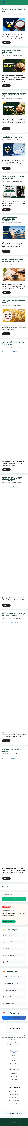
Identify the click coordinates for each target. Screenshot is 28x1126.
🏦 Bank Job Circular (8, 997)
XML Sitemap (14, 1079)
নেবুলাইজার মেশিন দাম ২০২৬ (12, 137)
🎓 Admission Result (8, 1003)
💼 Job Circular (7, 962)
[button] (22, 2)
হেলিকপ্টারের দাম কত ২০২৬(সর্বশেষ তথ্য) (9, 219)
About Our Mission (14, 1091)
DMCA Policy (14, 1103)
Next (9, 886)
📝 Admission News (8, 942)
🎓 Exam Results (7, 935)
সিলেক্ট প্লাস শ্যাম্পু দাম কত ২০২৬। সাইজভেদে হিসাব (13, 177)
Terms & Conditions (14, 1097)
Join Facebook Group (14, 1017)
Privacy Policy (14, 1094)
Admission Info (14, 1058)
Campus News (14, 1063)
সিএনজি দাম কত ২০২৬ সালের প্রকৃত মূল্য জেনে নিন (12, 479)
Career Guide (14, 1073)
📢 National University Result (11, 977)
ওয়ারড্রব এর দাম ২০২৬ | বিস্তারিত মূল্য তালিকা (13, 750)
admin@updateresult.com (14, 1044)
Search (14, 899)
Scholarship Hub (14, 1060)
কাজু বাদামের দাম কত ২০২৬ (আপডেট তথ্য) (11, 52)
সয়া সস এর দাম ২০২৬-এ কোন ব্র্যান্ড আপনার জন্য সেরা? (12, 260)
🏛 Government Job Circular (10, 983)
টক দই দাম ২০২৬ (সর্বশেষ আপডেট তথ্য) (14, 10)
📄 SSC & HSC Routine (9, 990)
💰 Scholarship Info (8, 955)
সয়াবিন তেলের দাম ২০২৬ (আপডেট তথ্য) (14, 95)
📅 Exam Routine (7, 948)
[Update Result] (4, 2)
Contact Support (14, 1082)
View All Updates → (8, 921)
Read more (6, 42)
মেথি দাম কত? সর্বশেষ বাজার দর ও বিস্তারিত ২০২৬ (13, 343)
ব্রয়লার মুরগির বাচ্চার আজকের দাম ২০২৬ (13, 302)
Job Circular (14, 1076)
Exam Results (14, 1055)
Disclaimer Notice (14, 1100)
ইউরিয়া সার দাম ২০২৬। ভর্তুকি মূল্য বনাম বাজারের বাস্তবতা (13, 614)
